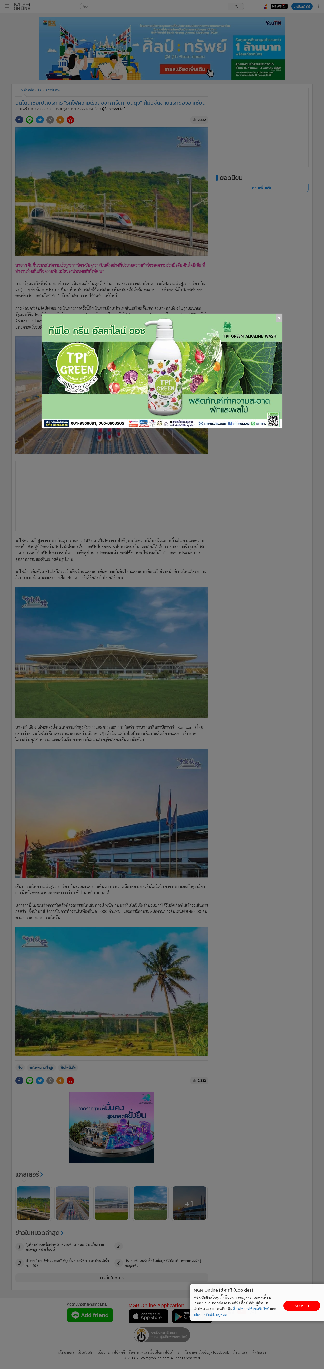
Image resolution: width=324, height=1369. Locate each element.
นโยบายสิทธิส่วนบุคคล (210, 1314)
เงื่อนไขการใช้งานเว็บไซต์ (251, 1308)
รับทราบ (302, 1305)
